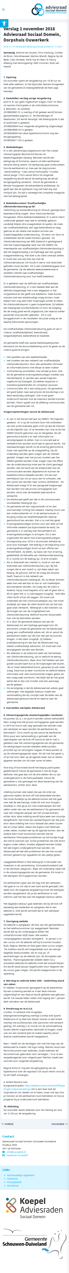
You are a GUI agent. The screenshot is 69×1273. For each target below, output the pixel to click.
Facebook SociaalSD (17, 1155)
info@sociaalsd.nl (16, 1151)
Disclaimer (13, 1185)
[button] (4, 23)
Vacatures (12, 1178)
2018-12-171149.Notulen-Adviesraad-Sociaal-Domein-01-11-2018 (33, 46)
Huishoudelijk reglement (20, 1175)
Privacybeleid (14, 1182)
